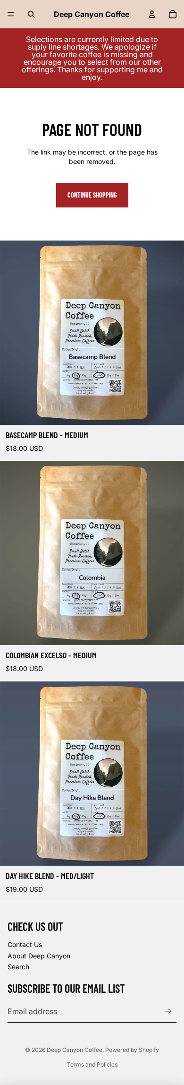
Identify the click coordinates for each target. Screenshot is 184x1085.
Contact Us (25, 944)
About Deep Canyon (39, 956)
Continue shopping (92, 195)
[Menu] (11, 14)
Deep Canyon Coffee (74, 1049)
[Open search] (31, 14)
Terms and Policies (92, 1064)
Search (18, 967)
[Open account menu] (152, 14)
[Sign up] (167, 1011)
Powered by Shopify (132, 1049)
